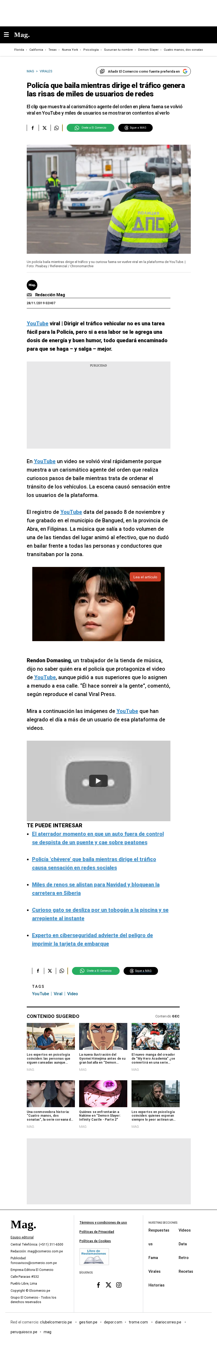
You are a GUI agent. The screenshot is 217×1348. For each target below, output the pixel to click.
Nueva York (70, 49)
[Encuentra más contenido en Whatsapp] (56, 128)
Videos (185, 1230)
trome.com (139, 1322)
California (36, 49)
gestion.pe (88, 1322)
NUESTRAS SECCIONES (162, 1222)
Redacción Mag (50, 294)
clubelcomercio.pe (56, 1322)
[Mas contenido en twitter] (108, 1285)
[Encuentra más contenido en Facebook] (33, 128)
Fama (153, 1258)
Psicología (91, 49)
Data (183, 1244)
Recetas (186, 1271)
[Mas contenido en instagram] (119, 1285)
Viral (58, 993)
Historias (156, 1285)
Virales (154, 1271)
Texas (52, 49)
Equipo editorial (22, 1237)
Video (72, 993)
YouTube (40, 993)
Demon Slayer (148, 49)
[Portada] (23, 1233)
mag (47, 1332)
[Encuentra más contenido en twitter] (45, 128)
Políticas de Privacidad (96, 1232)
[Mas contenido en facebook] (98, 1285)
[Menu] (9, 35)
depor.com (113, 1322)
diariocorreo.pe (168, 1322)
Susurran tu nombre (118, 49)
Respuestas (158, 1230)
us (150, 1244)
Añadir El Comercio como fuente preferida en (144, 71)
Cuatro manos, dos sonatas (183, 49)
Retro (184, 1258)
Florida (19, 49)
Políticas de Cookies (95, 1241)
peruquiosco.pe (24, 1332)
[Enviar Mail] (30, 295)
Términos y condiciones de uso (103, 1222)
